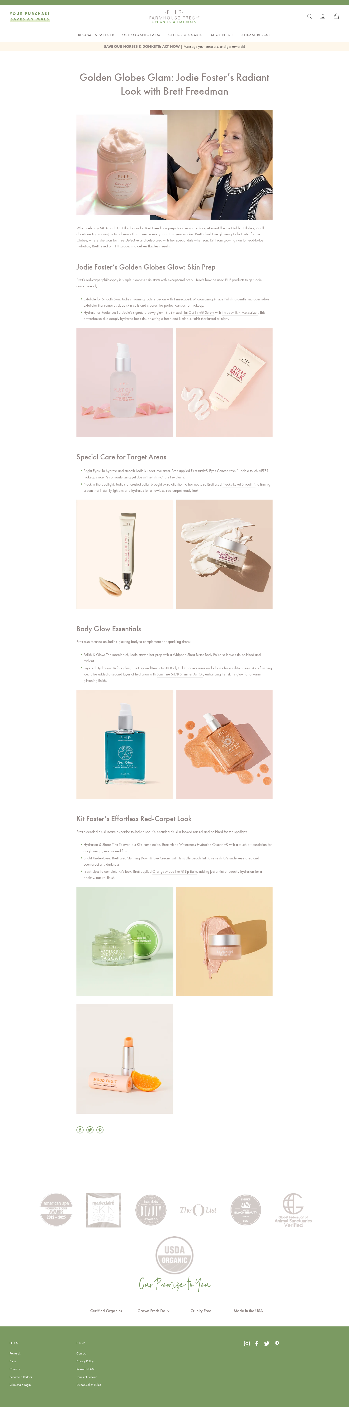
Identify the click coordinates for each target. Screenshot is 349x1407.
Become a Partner (20, 1377)
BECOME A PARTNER (96, 35)
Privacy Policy (85, 1361)
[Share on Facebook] (80, 1129)
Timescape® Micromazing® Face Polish (203, 299)
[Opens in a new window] (247, 1343)
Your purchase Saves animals (30, 16)
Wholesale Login (20, 1385)
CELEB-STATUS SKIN (185, 35)
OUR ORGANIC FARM (141, 35)
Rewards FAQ (85, 1369)
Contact (81, 1353)
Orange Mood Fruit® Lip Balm (174, 871)
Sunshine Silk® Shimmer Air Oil (180, 674)
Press (12, 1361)
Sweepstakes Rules (88, 1385)
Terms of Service (86, 1377)
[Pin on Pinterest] (100, 1129)
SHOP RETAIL (222, 35)
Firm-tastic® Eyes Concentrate (213, 470)
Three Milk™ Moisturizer (240, 312)
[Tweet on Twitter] (90, 1129)
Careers (14, 1369)
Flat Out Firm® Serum (198, 312)
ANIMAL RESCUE (256, 35)
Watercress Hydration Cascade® (203, 844)
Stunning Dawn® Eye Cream (148, 858)
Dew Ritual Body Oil (167, 668)
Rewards (15, 1353)
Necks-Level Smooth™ (238, 484)
